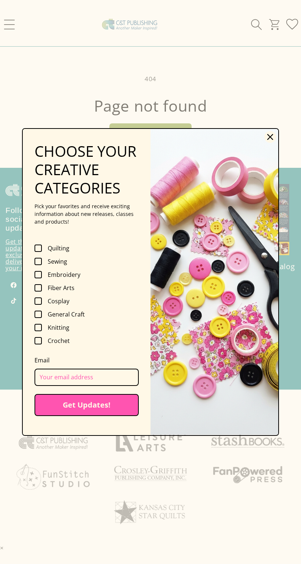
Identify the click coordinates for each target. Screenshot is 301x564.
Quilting (58, 248)
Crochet (59, 340)
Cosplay (58, 301)
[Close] (270, 137)
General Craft (66, 314)
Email (42, 360)
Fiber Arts (61, 288)
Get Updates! (86, 405)
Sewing (57, 261)
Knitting (58, 327)
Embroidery (64, 274)
